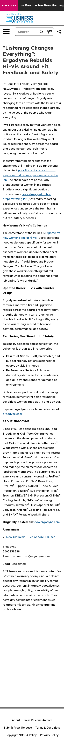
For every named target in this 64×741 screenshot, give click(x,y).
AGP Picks (9, 5)
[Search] (41, 32)
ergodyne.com (12, 414)
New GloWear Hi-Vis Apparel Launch (30, 537)
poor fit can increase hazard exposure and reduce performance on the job (30, 175)
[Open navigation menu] (6, 31)
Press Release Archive (37, 720)
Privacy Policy (49, 735)
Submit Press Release (18, 727)
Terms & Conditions (47, 727)
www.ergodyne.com (46, 522)
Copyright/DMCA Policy (21, 735)
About (16, 720)
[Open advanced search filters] (49, 32)
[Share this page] (58, 31)
